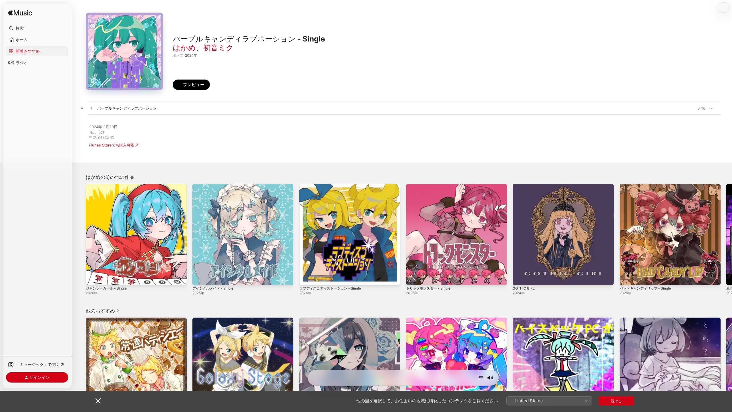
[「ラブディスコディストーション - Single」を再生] (306, 278)
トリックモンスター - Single (430, 186)
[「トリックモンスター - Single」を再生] (413, 278)
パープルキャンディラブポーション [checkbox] (127, 108)
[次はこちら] (481, 378)
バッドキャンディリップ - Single (647, 186)
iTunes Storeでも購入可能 (111, 145)
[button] (37, 28)
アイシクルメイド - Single (214, 186)
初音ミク (218, 47)
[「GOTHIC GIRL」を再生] (520, 278)
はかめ (184, 47)
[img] (20, 13)
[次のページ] (726, 234)
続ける (616, 401)
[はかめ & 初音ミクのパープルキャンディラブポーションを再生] (91, 108)
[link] (103, 311)
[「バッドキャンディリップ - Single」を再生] (626, 278)
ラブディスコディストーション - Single (332, 186)
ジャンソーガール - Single (108, 186)
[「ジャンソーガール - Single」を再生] (93, 278)
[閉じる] (98, 400)
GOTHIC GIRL (524, 186)
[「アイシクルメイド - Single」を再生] (199, 278)
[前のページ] (80, 234)
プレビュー (698, 108)
